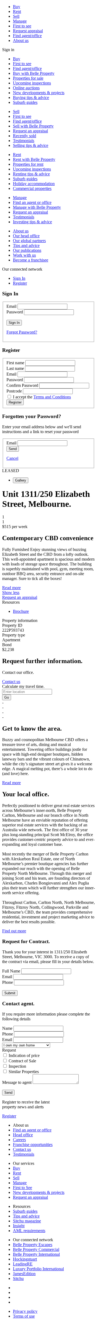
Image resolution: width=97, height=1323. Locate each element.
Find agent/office (27, 35)
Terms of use (24, 1316)
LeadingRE (23, 1264)
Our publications (27, 250)
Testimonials (23, 140)
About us (21, 40)
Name (7, 1028)
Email (11, 306)
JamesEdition (24, 1273)
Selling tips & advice (30, 145)
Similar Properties (24, 1071)
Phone (7, 982)
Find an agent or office (32, 202)
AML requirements (29, 1230)
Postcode (14, 391)
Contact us (11, 681)
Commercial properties (32, 188)
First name (15, 362)
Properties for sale (28, 78)
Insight (19, 1225)
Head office (23, 1135)
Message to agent (17, 1082)
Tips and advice (26, 245)
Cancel (12, 458)
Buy (16, 6)
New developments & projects (38, 92)
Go (6, 697)
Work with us (24, 255)
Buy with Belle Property (33, 73)
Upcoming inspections (32, 83)
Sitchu (18, 1278)
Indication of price (24, 1055)
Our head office (26, 236)
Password (14, 312)
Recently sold (24, 135)
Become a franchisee (30, 260)
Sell (16, 16)
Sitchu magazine (27, 1221)
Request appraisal (28, 31)
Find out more (14, 931)
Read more (11, 587)
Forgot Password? (21, 332)
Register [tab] (20, 283)
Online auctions (26, 88)
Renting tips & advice (31, 174)
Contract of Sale (22, 1061)
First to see (22, 26)
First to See (22, 1187)
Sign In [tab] (19, 278)
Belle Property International (36, 1254)
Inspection (17, 1066)
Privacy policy (25, 1311)
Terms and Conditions (52, 397)
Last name (15, 368)
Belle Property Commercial (36, 1249)
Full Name (11, 971)
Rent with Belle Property (34, 159)
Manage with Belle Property (37, 207)
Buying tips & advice (31, 97)
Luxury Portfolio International (38, 1269)
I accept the (42, 397)
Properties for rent (28, 164)
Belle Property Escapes (32, 1244)
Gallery (20, 480)
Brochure (21, 611)
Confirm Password (22, 385)
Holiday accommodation (34, 183)
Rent (17, 11)
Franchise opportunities (33, 1144)
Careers (19, 1139)
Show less (10, 592)
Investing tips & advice (32, 222)
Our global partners (29, 240)
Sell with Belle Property (33, 126)
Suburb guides (25, 102)
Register (9, 1116)
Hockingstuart (25, 1259)
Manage (20, 21)
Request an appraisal (30, 131)
